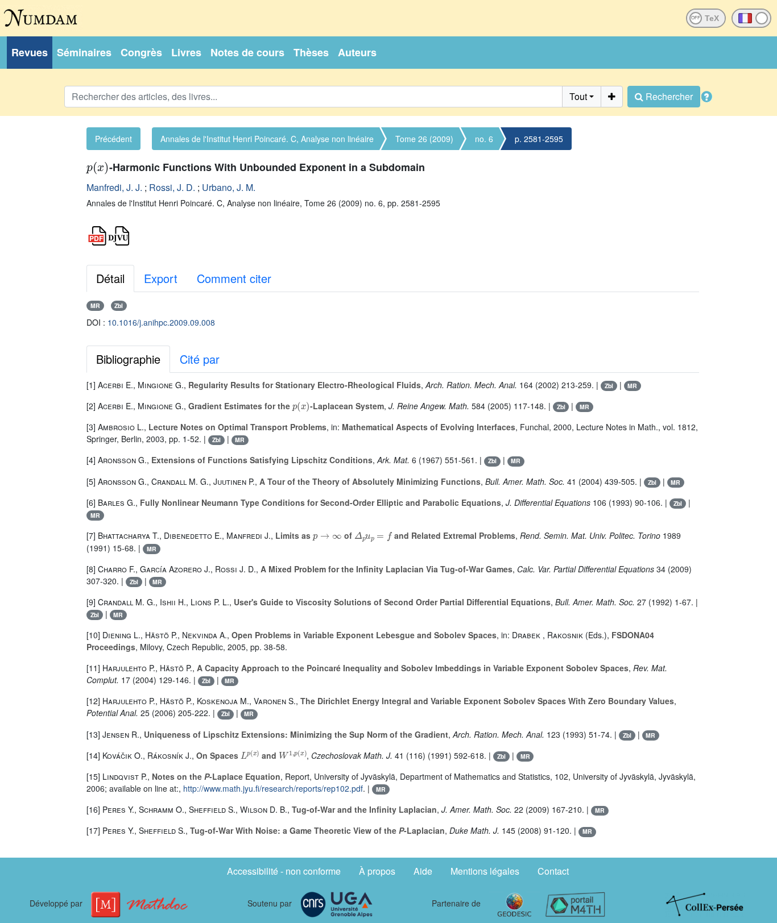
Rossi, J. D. (172, 187)
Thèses (311, 52)
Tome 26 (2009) (424, 138)
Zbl (118, 305)
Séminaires (84, 52)
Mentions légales (485, 871)
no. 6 (484, 138)
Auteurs (357, 52)
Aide (423, 871)
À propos (377, 871)
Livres (186, 52)
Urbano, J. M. (228, 187)
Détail (110, 278)
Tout (578, 96)
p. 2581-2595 (539, 138)
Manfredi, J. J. (114, 187)
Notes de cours (247, 52)
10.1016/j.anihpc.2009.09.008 (161, 322)
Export (160, 278)
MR (95, 305)
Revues (29, 52)
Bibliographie (128, 359)
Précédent (113, 138)
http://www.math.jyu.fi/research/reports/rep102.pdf (273, 788)
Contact (553, 871)
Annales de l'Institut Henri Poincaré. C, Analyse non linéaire (267, 138)
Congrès (141, 52)
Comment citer (234, 278)
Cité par (200, 359)
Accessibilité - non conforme (284, 871)
